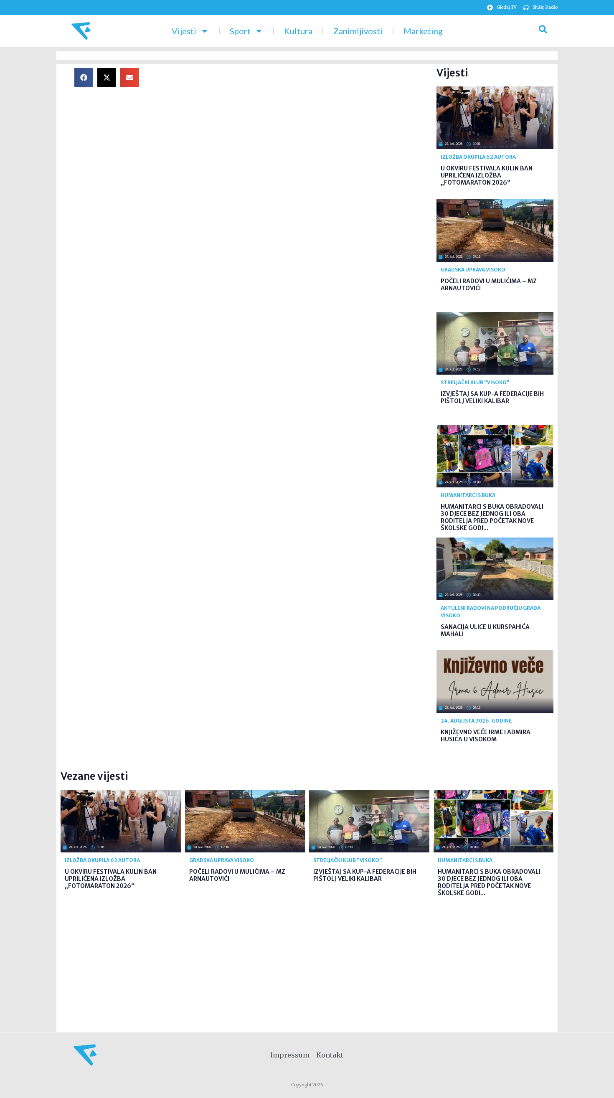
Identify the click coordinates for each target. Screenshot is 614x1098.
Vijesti (184, 31)
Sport (240, 31)
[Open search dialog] (543, 31)
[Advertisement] (294, 126)
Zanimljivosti (358, 31)
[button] (83, 77)
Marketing (423, 31)
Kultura (298, 31)
